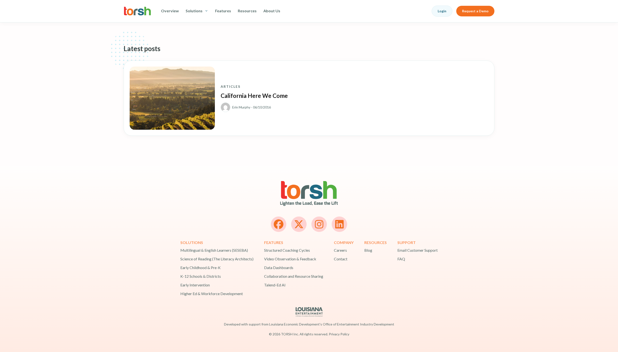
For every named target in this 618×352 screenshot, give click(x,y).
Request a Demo (475, 11)
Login (442, 11)
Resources (247, 10)
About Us (271, 10)
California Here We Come (254, 95)
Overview (170, 10)
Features (223, 10)
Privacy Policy (339, 334)
